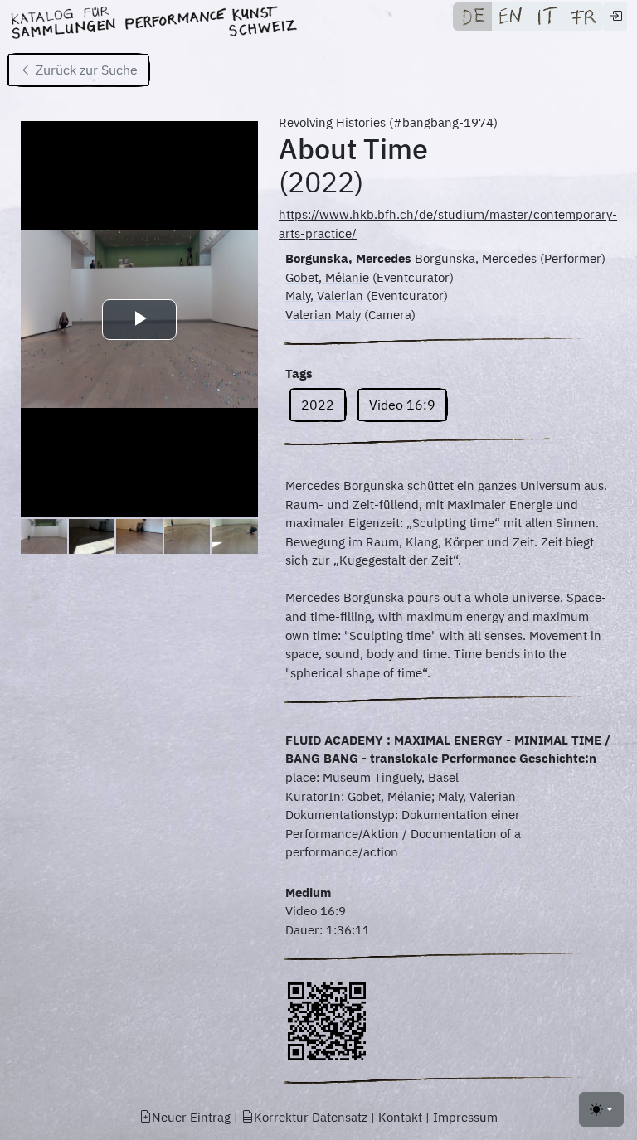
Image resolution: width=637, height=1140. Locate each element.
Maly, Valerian (324, 295)
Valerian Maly (323, 315)
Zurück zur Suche (85, 69)
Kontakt (400, 1117)
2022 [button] (317, 404)
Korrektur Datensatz (310, 1117)
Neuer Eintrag (191, 1117)
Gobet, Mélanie (327, 277)
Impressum (465, 1117)
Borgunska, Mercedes (348, 258)
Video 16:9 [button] (402, 404)
